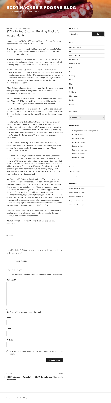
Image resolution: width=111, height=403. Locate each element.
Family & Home (74, 64)
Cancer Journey (74, 55)
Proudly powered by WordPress (17, 398)
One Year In (81, 188)
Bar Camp (11, 179)
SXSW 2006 (26, 41)
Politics (71, 100)
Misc (71, 84)
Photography (73, 96)
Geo (70, 72)
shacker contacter (75, 176)
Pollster (71, 104)
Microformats (12, 122)
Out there (72, 92)
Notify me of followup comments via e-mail (24, 312)
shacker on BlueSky (78, 138)
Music (71, 88)
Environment (73, 59)
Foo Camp (11, 156)
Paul (70, 201)
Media (71, 80)
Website (10, 340)
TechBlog (24, 261)
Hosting (72, 76)
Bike (70, 51)
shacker (26, 28)
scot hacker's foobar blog (41, 7)
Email (9, 329)
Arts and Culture (75, 47)
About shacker (74, 172)
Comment (11, 280)
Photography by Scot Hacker (81, 131)
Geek (12, 235)
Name (10, 317)
